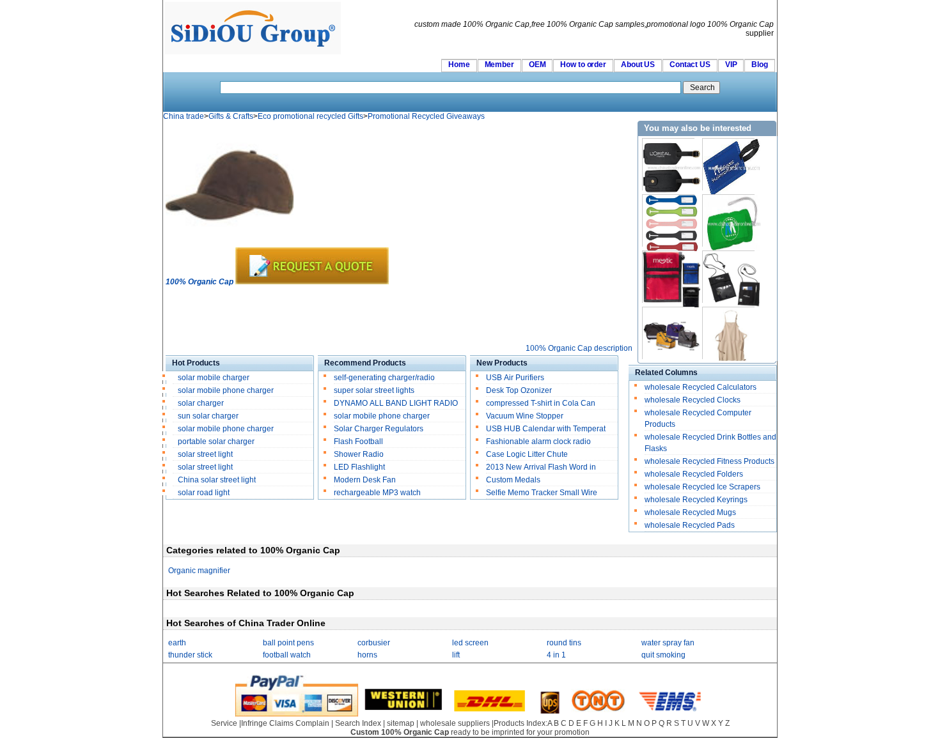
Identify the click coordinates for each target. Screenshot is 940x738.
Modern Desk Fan (365, 479)
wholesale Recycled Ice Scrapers (702, 486)
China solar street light (217, 479)
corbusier (373, 642)
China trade (183, 116)
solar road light (204, 492)
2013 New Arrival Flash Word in (541, 467)
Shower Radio (359, 454)
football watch (287, 654)
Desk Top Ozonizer (519, 390)
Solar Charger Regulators (378, 428)
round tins (564, 642)
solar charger (201, 403)
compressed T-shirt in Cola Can (540, 403)
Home (459, 64)
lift (456, 654)
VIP (731, 64)
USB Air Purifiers (515, 377)
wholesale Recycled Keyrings (696, 499)
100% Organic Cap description (579, 348)
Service (224, 723)
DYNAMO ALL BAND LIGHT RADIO (396, 403)
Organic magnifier (199, 570)
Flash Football (358, 441)
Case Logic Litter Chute (527, 454)
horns (367, 654)
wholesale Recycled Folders (694, 474)
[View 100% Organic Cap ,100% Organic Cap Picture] (230, 244)
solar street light (205, 454)
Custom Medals (513, 479)
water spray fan (667, 642)
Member (499, 64)
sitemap (400, 723)
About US (638, 64)
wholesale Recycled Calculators (700, 387)
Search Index (358, 723)
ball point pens (288, 642)
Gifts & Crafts (230, 116)
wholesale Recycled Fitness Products (709, 461)
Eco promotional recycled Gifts (310, 116)
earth (177, 642)
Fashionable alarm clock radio (539, 441)
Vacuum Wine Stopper (524, 415)
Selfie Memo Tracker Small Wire (541, 492)
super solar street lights (374, 390)
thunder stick (190, 654)
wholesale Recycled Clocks (692, 400)
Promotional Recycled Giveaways (426, 116)
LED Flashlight (359, 467)
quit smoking (663, 654)
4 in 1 (556, 654)
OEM (537, 64)
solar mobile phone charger (226, 390)
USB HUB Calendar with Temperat (546, 428)
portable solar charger (217, 441)
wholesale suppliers (455, 723)
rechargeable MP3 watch (377, 492)
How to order (583, 64)
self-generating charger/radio (384, 377)
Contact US (690, 64)
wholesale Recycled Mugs (690, 512)
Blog (759, 64)
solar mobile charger (213, 377)
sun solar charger (208, 415)
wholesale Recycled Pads (690, 525)
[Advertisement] (398, 315)
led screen (470, 642)
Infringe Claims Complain (285, 723)
